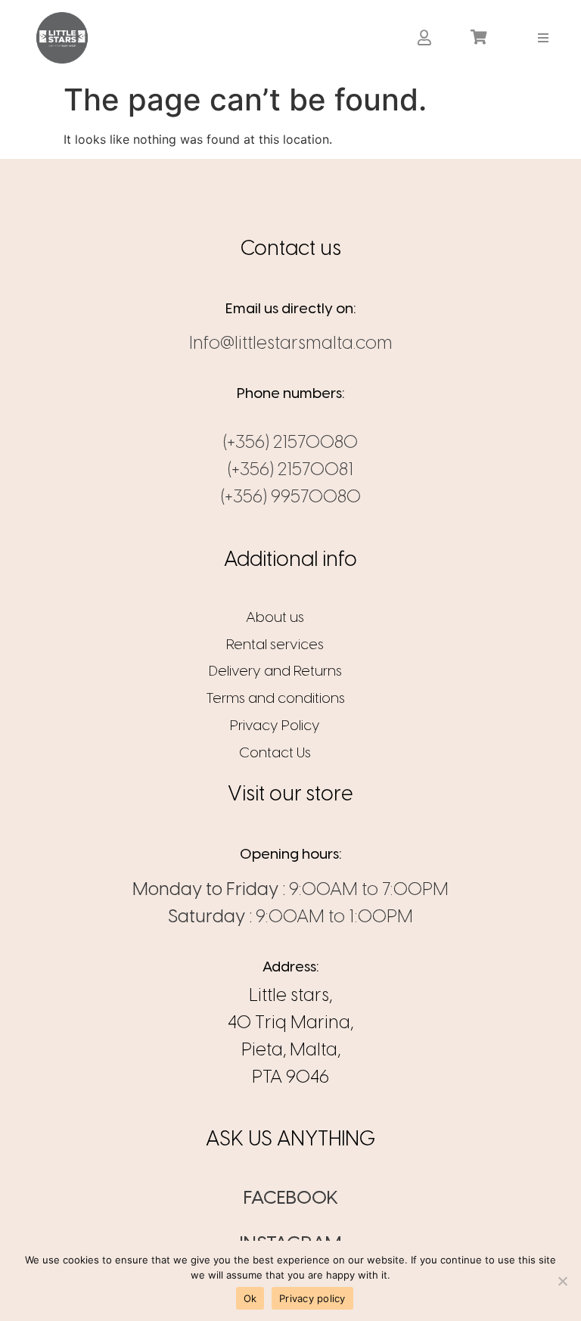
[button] (543, 37)
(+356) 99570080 (291, 497)
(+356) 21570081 (290, 470)
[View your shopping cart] (481, 38)
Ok (250, 1298)
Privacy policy (312, 1298)
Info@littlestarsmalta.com (291, 343)
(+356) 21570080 (290, 443)
